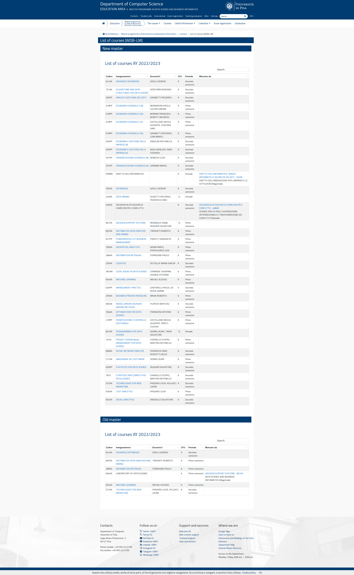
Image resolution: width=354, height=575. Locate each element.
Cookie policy (249, 572)
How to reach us (226, 534)
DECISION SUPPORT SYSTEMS (130, 222)
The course (152, 23)
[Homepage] (103, 23)
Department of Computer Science (131, 3)
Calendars (203, 23)
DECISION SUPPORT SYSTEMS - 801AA (224, 473)
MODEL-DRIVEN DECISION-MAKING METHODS (129, 305)
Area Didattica (111, 34)
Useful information (184, 23)
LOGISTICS (121, 263)
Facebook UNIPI (150, 541)
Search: (221, 69)
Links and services (187, 541)
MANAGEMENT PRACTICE (128, 287)
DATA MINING (122, 196)
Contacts (134, 16)
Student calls (146, 16)
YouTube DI (148, 538)
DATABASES (122, 188)
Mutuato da (205, 76)
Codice (109, 76)
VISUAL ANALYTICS (125, 399)
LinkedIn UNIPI (149, 544)
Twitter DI (147, 534)
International (159, 16)
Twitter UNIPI (149, 531)
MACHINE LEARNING (126, 279)
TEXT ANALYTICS (124, 391)
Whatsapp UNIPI (150, 554)
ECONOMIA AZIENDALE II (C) (129, 121)
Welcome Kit (185, 531)
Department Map (226, 544)
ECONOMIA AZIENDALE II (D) (129, 113)
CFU (180, 76)
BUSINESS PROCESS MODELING (131, 295)
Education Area (112, 8)
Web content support (189, 534)
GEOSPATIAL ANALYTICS (128, 247)
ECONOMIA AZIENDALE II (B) (129, 105)
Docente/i (155, 76)
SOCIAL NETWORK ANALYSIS (130, 351)
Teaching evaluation (193, 16)
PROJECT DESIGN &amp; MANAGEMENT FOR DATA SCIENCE (128, 343)
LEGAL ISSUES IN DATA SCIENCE (131, 271)
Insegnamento (123, 76)
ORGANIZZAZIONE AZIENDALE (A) (132, 165)
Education (115, 23)
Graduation (240, 23)
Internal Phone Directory (229, 548)
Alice (207, 16)
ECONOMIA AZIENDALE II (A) (129, 133)
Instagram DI (148, 548)
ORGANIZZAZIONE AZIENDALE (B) (132, 157)
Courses (167, 23)
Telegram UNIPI (150, 551)
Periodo (189, 76)
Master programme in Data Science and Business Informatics (163, 9)
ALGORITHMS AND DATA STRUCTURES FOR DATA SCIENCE (132, 91)
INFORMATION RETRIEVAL (129, 255)
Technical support (187, 538)
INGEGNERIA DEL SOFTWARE (130, 359)
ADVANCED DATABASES (127, 81)
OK (260, 572)
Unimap (214, 16)
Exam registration (175, 16)
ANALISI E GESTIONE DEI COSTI (131, 97)
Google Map (224, 531)
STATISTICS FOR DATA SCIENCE (131, 367)
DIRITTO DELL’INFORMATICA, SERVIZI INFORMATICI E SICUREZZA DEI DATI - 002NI (220, 175)
